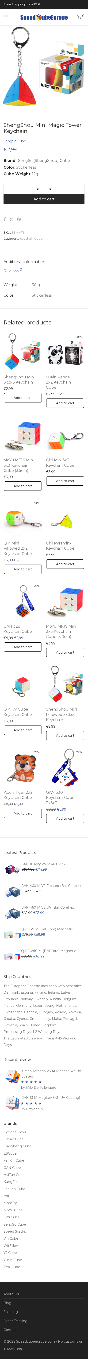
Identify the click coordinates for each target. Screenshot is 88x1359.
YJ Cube (10, 1253)
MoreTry (10, 1203)
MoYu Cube (13, 1210)
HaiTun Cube (14, 1175)
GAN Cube (12, 1168)
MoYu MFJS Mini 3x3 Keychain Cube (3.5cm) (19, 465)
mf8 (7, 1196)
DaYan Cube (14, 1139)
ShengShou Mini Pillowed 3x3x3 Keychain (61, 714)
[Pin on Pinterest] (19, 219)
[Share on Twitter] (11, 219)
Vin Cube (11, 1238)
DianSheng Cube (17, 1146)
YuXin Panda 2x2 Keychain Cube (58, 382)
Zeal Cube (12, 1267)
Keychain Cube (31, 238)
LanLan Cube (14, 1189)
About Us (11, 1294)
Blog (7, 1303)
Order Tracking (15, 1321)
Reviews (13, 270)
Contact (10, 1330)
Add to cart (44, 199)
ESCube (10, 1153)
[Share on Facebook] (5, 219)
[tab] (44, 262)
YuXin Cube (13, 1260)
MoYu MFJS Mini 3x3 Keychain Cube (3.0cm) (61, 631)
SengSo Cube (15, 141)
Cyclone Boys (15, 1132)
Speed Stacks (15, 1231)
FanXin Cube (14, 1160)
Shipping (11, 1312)
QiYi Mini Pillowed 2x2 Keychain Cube (18, 548)
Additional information (24, 262)
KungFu (10, 1182)
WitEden (11, 1246)
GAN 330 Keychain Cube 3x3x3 (60, 797)
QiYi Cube (11, 1217)
